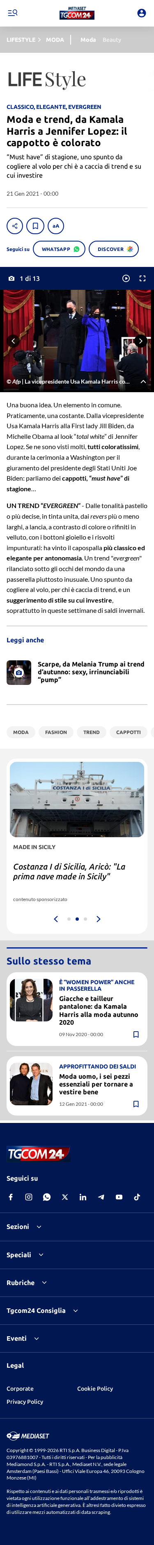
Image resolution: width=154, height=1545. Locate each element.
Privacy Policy (25, 1401)
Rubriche (20, 1282)
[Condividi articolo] (15, 226)
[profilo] (141, 13)
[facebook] (11, 1197)
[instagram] (29, 1197)
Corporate (20, 1388)
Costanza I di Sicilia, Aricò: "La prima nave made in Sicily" (69, 871)
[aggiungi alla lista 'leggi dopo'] (35, 226)
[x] (65, 1197)
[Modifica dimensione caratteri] (56, 226)
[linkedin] (83, 1197)
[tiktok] (137, 1197)
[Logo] (77, 13)
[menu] (12, 13)
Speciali (19, 1254)
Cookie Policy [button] (95, 1388)
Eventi (17, 1338)
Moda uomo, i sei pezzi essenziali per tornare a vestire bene (96, 1084)
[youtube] (119, 1197)
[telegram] (101, 1197)
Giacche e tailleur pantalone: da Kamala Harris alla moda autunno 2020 (98, 1010)
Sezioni (18, 1226)
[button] (77, 13)
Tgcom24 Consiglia (36, 1310)
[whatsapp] (47, 1197)
